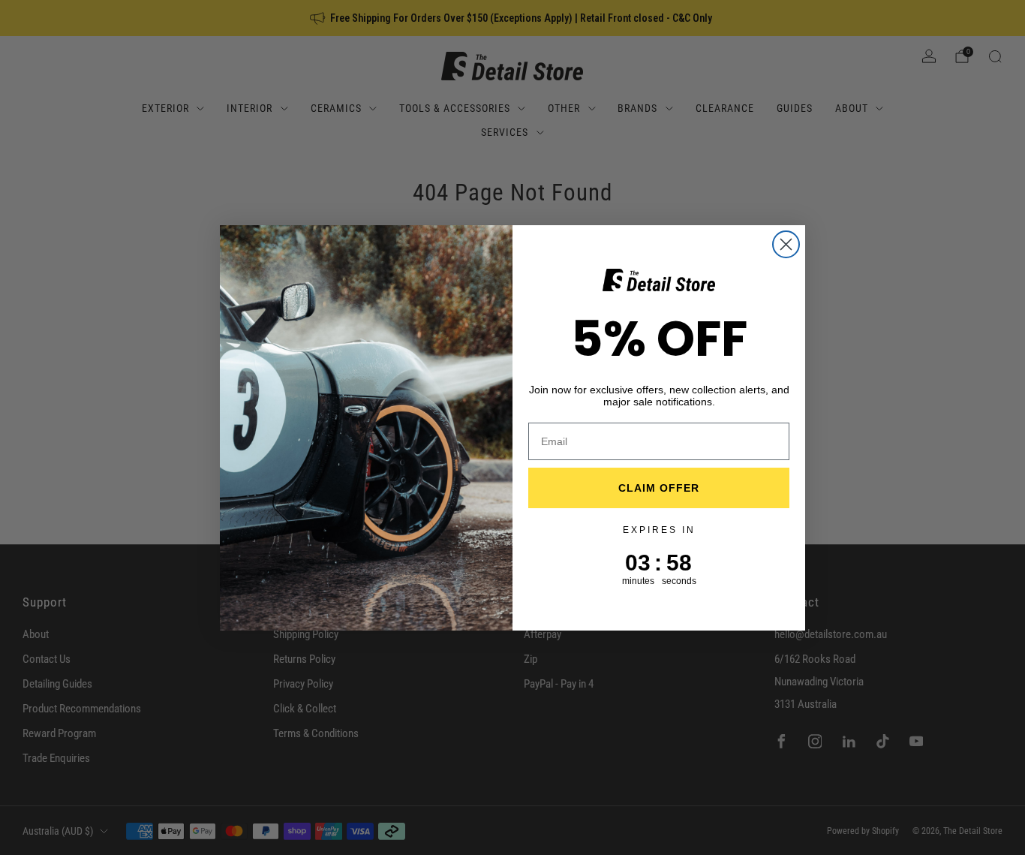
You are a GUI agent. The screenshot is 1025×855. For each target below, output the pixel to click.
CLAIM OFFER (658, 488)
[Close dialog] (786, 244)
